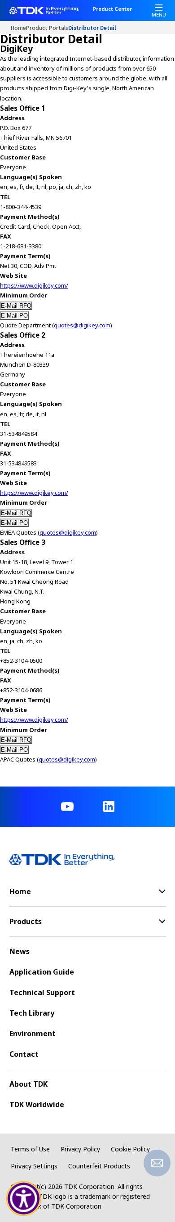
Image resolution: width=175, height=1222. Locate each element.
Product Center (112, 9)
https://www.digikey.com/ (34, 285)
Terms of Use (30, 1149)
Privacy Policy (80, 1149)
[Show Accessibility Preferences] (24, 1199)
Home (18, 27)
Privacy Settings (34, 1166)
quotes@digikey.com (82, 325)
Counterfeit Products (99, 1166)
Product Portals (47, 27)
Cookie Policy (130, 1149)
